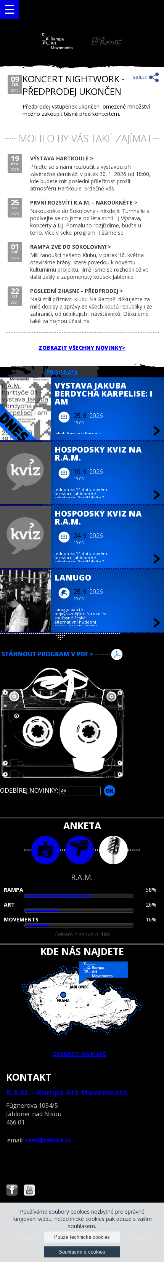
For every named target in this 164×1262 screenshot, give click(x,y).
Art (9, 904)
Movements (21, 919)
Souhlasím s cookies (82, 1252)
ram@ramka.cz (48, 1140)
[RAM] (82, 47)
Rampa (13, 889)
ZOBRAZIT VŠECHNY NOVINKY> (82, 347)
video (79, 850)
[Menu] (9, 9)
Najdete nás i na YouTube (29, 1191)
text (113, 850)
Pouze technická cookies (82, 1237)
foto (45, 850)
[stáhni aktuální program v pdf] (82, 654)
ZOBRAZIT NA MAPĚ (79, 1053)
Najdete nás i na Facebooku (12, 1191)
